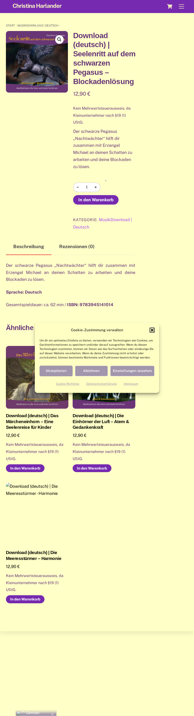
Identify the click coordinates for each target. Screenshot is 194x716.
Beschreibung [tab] (28, 246)
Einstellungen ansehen (132, 371)
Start (10, 25)
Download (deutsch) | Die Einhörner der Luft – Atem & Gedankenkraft (101, 421)
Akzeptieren (56, 371)
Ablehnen (91, 371)
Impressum (131, 383)
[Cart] (169, 6)
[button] (152, 330)
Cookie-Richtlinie (67, 383)
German (32, 713)
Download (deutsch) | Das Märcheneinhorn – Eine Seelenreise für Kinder (32, 421)
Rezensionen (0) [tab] (77, 246)
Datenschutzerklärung (101, 383)
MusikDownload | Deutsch (38, 25)
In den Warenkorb (96, 199)
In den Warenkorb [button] (25, 468)
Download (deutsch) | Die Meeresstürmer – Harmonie (33, 555)
